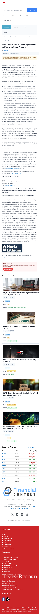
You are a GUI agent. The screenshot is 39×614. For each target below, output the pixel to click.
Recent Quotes (7, 16)
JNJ (19, 307)
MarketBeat (7, 301)
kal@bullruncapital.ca (10, 185)
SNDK (15, 407)
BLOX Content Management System (15, 611)
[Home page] (19, 576)
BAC (3, 463)
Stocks (16, 27)
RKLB (9, 374)
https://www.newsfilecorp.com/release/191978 (13, 257)
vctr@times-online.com (14, 589)
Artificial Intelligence (11, 404)
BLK (12, 307)
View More (31, 447)
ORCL (3, 478)
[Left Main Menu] (4, 2)
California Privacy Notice (21, 609)
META (3, 469)
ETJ (12, 340)
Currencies (18, 37)
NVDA (4, 475)
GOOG (4, 466)
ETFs (25, 27)
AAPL (3, 457)
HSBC (15, 307)
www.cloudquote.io (20, 502)
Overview (6, 37)
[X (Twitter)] (12, 514)
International (26, 37)
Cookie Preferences (32, 609)
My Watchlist (22, 16)
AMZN (4, 454)
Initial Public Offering (11, 371)
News (11, 37)
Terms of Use (4, 609)
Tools (5, 32)
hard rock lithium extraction (13, 168)
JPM (22, 307)
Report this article (8, 269)
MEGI (15, 340)
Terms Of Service (22, 508)
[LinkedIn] (22, 514)
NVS (25, 307)
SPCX (12, 374)
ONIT (9, 441)
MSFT (3, 472)
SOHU (12, 441)
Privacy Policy (12, 609)
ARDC (9, 340)
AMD (3, 460)
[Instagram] (27, 514)
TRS (16, 441)
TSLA (3, 481)
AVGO (9, 307)
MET (9, 407)
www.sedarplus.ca (16, 173)
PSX (11, 407)
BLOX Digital (29, 611)
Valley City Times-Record (15, 607)
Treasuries (6, 40)
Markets (6, 27)
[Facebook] (17, 514)
